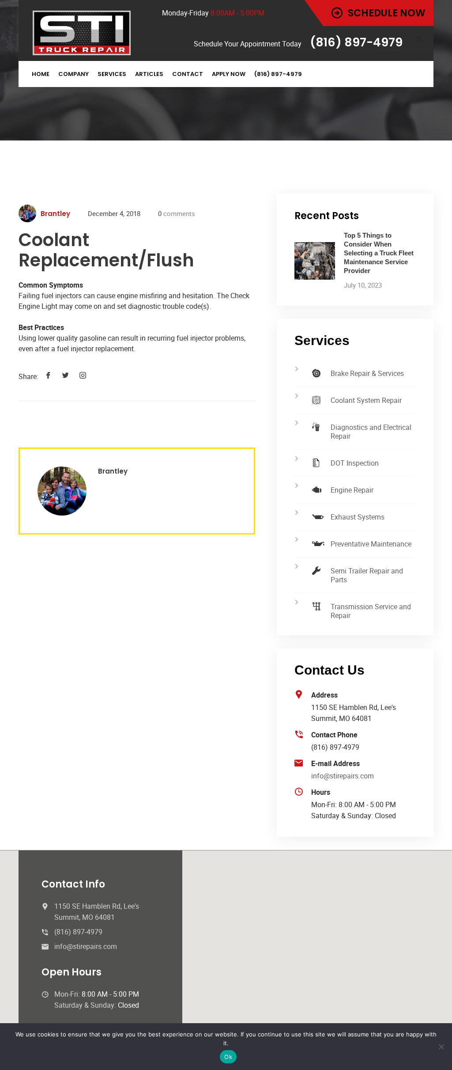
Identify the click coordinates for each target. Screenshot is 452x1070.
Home (40, 74)
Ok (228, 1056)
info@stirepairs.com (342, 776)
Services (112, 74)
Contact (187, 74)
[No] (441, 1046)
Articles (149, 74)
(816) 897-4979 (278, 74)
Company (73, 74)
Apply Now (228, 74)
